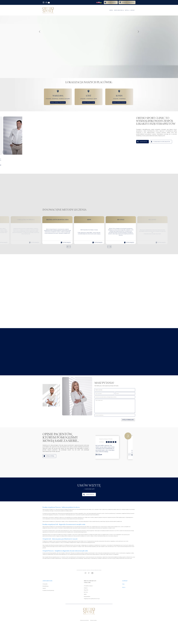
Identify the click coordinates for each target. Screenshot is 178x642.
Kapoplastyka (87, 596)
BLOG (123, 587)
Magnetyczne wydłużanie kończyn (92, 598)
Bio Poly (86, 592)
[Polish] (99, 2)
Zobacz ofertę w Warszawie (58, 102)
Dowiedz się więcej (49, 348)
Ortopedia (45, 584)
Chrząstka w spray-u (88, 585)
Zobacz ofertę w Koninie (119, 102)
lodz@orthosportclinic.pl (51, 296)
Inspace (85, 587)
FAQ (123, 584)
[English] (97, 2)
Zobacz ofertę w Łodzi (88, 102)
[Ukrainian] (101, 2)
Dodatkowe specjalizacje (48, 590)
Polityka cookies (93, 620)
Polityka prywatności (84, 620)
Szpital (44, 588)
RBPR (85, 594)
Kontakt (125, 581)
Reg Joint (86, 590)
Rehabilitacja (45, 586)
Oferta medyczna (47, 581)
